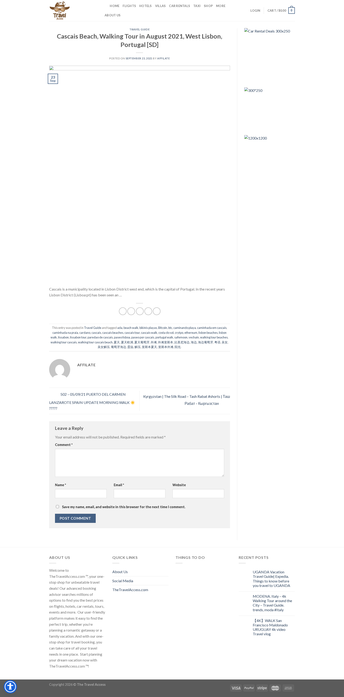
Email (119, 485)
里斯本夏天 (149, 347)
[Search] (104, 5)
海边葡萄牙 (205, 342)
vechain (194, 337)
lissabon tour (78, 337)
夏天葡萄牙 (142, 342)
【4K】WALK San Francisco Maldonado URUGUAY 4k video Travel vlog (270, 627)
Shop (208, 6)
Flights (129, 6)
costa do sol (166, 332)
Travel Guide (139, 29)
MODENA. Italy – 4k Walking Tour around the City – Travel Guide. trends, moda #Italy (272, 603)
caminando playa (184, 328)
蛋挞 (130, 347)
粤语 (217, 342)
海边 (194, 342)
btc (170, 328)
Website (179, 485)
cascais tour (132, 332)
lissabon (63, 337)
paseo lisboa (122, 337)
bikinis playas (148, 328)
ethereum (190, 332)
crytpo (179, 332)
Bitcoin (162, 328)
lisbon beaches (208, 332)
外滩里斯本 (165, 342)
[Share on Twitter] (131, 311)
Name (60, 485)
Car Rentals (179, 6)
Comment (64, 445)
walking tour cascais (64, 342)
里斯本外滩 (165, 347)
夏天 (117, 342)
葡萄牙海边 (118, 347)
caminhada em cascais (212, 328)
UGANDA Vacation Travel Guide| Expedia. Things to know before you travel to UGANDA (271, 579)
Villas (160, 6)
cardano (84, 332)
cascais (96, 332)
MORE (220, 6)
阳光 (178, 347)
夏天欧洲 (127, 342)
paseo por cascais (142, 337)
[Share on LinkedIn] (157, 311)
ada (119, 328)
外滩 (154, 342)
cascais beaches (112, 332)
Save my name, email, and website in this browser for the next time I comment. (123, 507)
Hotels (145, 6)
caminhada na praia (65, 332)
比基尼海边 (182, 342)
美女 (225, 342)
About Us (113, 15)
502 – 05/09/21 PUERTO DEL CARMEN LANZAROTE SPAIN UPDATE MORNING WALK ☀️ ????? (92, 401)
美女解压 (104, 347)
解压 (138, 347)
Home (114, 6)
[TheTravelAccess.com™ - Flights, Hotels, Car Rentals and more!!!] (72, 10)
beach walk (131, 328)
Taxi (197, 6)
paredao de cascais (100, 337)
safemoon (180, 337)
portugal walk (164, 337)
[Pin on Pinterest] (148, 311)
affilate (163, 58)
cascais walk (149, 332)
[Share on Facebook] (123, 311)
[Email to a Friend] (140, 311)
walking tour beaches (214, 337)
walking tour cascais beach (95, 342)
